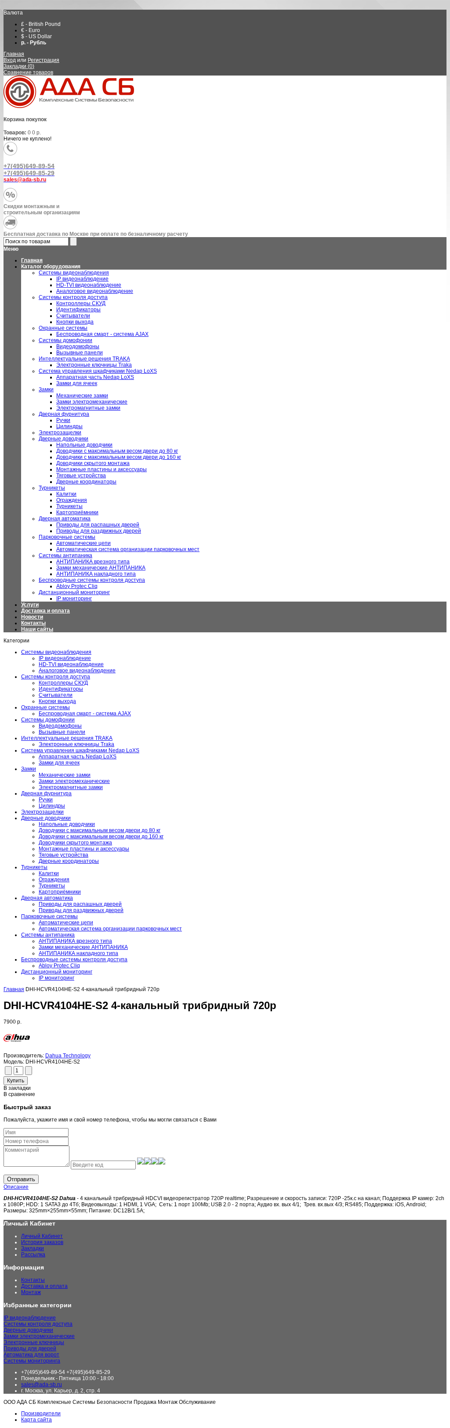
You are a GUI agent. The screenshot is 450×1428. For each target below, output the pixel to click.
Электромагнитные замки (71, 787)
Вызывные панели (62, 732)
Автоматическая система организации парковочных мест (110, 929)
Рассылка (33, 1254)
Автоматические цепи (66, 923)
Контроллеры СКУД (63, 683)
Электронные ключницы (34, 1342)
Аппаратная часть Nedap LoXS (77, 757)
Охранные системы (45, 707)
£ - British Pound (41, 24)
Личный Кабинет (42, 1236)
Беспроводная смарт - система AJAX (85, 713)
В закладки (17, 1088)
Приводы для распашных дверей (80, 904)
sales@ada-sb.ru (41, 1384)
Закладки (32, 1248)
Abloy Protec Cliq (59, 966)
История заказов (42, 1242)
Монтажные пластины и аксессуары (84, 849)
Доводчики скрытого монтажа (75, 843)
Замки (28, 769)
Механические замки (65, 775)
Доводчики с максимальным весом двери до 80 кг (99, 830)
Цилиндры (52, 806)
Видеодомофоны (60, 726)
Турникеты (34, 867)
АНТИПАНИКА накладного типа (78, 953)
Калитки (49, 873)
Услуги (30, 605)
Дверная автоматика (47, 898)
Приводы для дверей (30, 1348)
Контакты (33, 623)
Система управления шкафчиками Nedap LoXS (80, 750)
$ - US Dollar (36, 36)
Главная (14, 54)
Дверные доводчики (46, 818)
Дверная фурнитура (46, 793)
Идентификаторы (61, 689)
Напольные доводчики (67, 824)
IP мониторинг (56, 978)
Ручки (46, 800)
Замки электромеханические (74, 781)
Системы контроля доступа (55, 677)
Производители (41, 1413)
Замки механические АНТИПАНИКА (83, 947)
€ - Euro (30, 30)
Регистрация (43, 60)
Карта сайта (36, 1420)
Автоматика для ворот (31, 1355)
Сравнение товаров (28, 72)
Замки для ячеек (59, 763)
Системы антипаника (48, 935)
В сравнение (19, 1094)
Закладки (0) (19, 66)
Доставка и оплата (45, 611)
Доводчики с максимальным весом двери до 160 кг (101, 836)
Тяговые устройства (63, 855)
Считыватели (56, 695)
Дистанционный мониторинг (56, 972)
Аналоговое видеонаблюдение (77, 670)
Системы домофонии (48, 720)
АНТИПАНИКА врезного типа (75, 941)
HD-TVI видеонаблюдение (71, 664)
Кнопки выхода (57, 701)
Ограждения (54, 879)
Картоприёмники (60, 892)
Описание (16, 1187)
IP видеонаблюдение (65, 658)
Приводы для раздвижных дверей (81, 910)
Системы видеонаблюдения (56, 652)
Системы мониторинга (32, 1361)
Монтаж (31, 1292)
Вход (10, 60)
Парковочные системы (49, 916)
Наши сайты (37, 629)
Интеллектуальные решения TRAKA (66, 738)
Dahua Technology (68, 1056)
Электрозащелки (42, 812)
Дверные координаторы (69, 861)
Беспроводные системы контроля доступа (74, 959)
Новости (32, 617)
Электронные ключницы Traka (76, 744)
